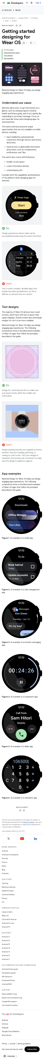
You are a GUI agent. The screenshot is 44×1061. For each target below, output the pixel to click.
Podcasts (5, 873)
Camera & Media (8, 894)
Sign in (38, 3)
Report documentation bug (12, 998)
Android (5, 851)
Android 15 (6, 944)
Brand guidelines (24, 1044)
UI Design (7, 10)
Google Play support (9, 1001)
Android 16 (6, 940)
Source (4, 862)
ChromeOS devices (9, 919)
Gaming (5, 883)
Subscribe (32, 1049)
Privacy (4, 898)
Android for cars (8, 923)
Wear (18, 10)
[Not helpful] (20, 25)
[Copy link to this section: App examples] (23, 474)
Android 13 (6, 952)
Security (5, 858)
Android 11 (6, 959)
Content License (28, 822)
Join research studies (9, 1005)
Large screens (7, 912)
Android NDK (7, 984)
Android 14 (6, 948)
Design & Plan (23, 18)
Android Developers (8, 18)
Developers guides (9, 973)
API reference (7, 977)
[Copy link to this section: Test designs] (21, 307)
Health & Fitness (7, 891)
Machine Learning (8, 887)
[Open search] (27, 2)
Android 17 (6, 937)
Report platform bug (9, 994)
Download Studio (8, 980)
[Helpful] (16, 25)
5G (3, 902)
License (12, 1044)
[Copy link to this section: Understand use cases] (33, 103)
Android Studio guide (10, 969)
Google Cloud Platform (10, 1031)
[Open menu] (3, 3)
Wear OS (5, 916)
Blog (3, 870)
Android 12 (6, 955)
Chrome (5, 1024)
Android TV (6, 927)
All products (6, 1035)
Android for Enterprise (10, 855)
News (4, 866)
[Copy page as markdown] (31, 43)
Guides (14, 21)
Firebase (5, 1028)
